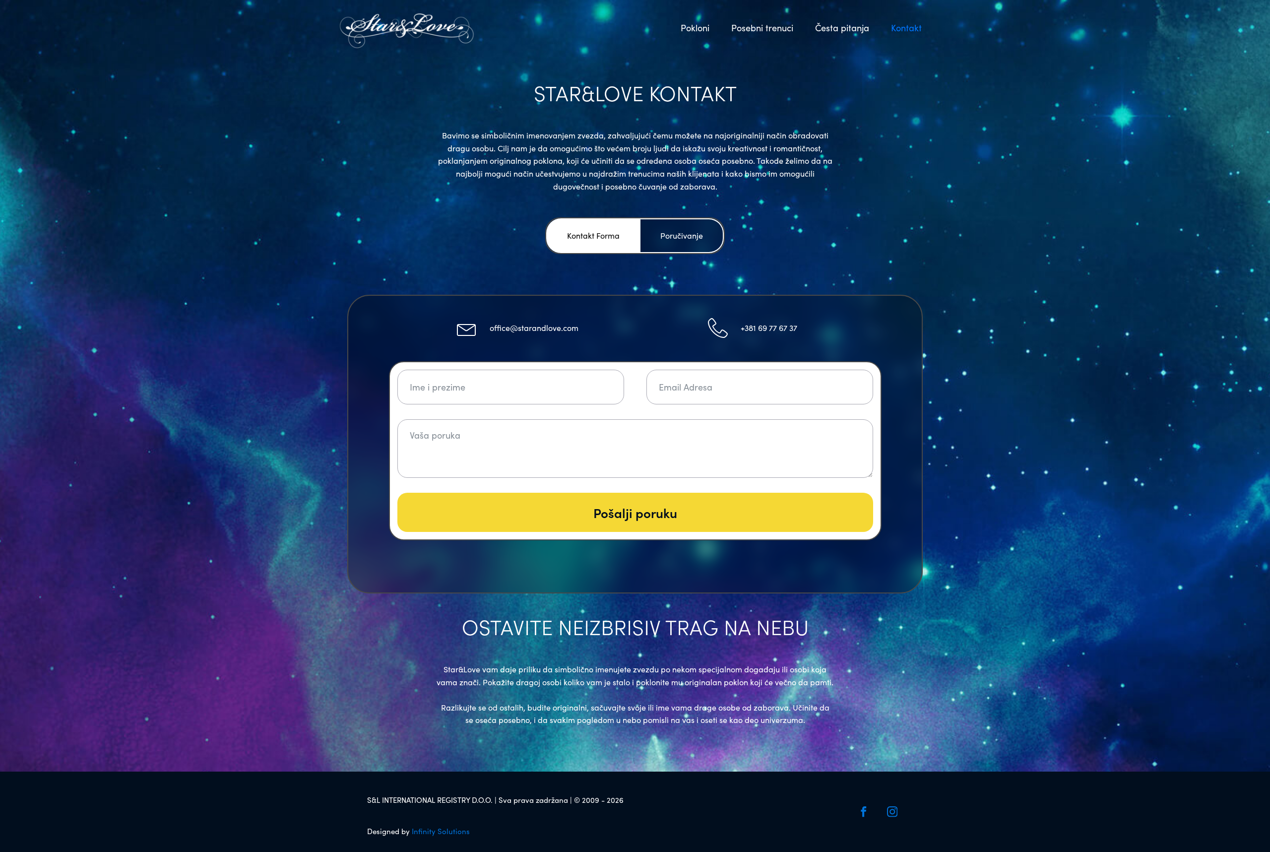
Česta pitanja (842, 28)
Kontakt (906, 28)
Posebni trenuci (762, 28)
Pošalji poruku (635, 512)
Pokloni (695, 28)
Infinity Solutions (441, 831)
